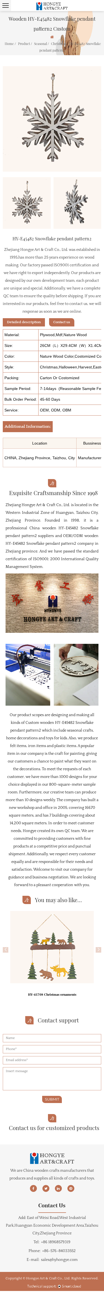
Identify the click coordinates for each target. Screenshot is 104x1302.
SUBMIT (52, 1099)
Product (24, 43)
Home (9, 43)
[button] (5, 950)
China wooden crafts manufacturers (54, 1170)
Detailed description (24, 322)
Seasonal (40, 43)
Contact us (61, 322)
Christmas (58, 43)
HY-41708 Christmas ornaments (52, 995)
